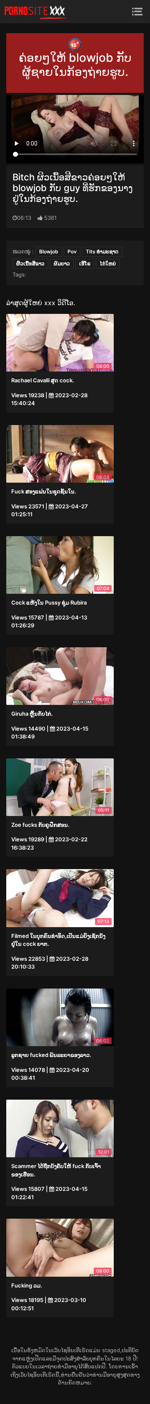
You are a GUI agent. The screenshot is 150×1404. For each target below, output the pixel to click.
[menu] (137, 11)
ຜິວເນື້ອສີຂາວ (30, 263)
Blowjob (48, 251)
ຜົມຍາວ (62, 263)
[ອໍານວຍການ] (35, 11)
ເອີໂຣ (84, 263)
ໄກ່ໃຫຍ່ (108, 263)
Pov (72, 251)
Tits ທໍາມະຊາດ (102, 251)
